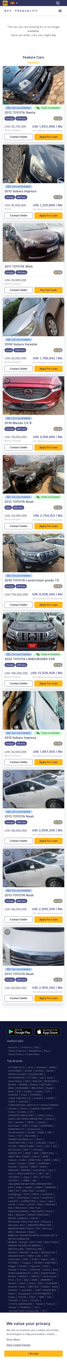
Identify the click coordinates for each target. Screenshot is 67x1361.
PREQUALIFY (26, 10)
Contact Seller (18, 136)
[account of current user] (60, 11)
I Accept (33, 1353)
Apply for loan (49, 136)
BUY (8, 10)
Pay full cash (48, 290)
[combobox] (14, 3)
